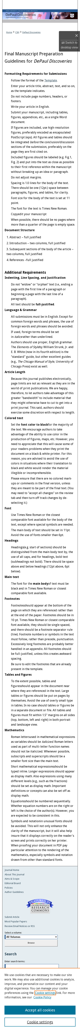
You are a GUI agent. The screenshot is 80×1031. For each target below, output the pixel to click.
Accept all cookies (40, 1010)
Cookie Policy (42, 997)
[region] (40, 999)
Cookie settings (45, 993)
